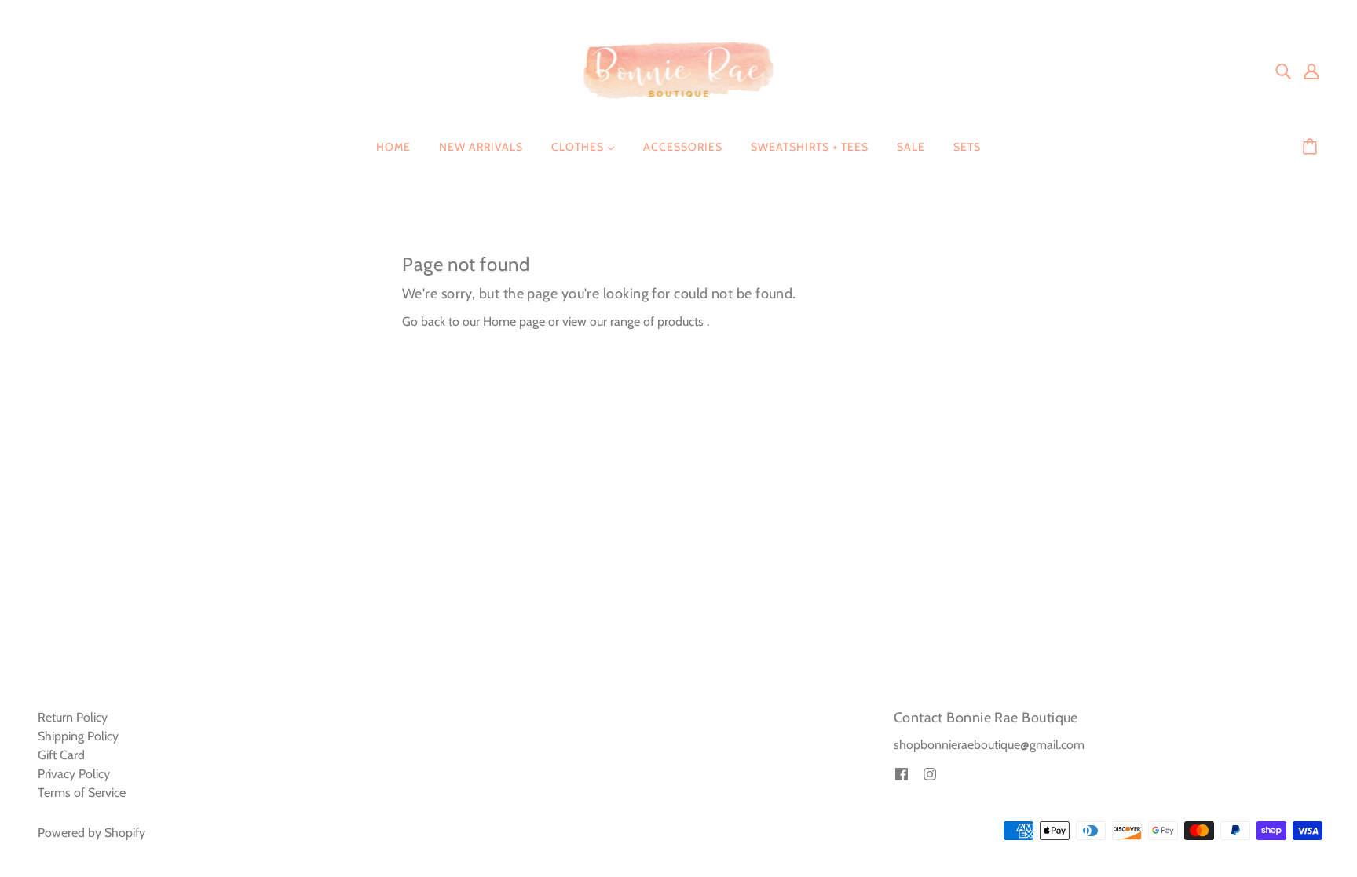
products (680, 321)
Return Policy (73, 717)
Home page (514, 321)
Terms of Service (82, 792)
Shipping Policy (78, 736)
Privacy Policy (74, 773)
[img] (1283, 70)
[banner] (679, 69)
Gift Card (61, 754)
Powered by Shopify (91, 832)
